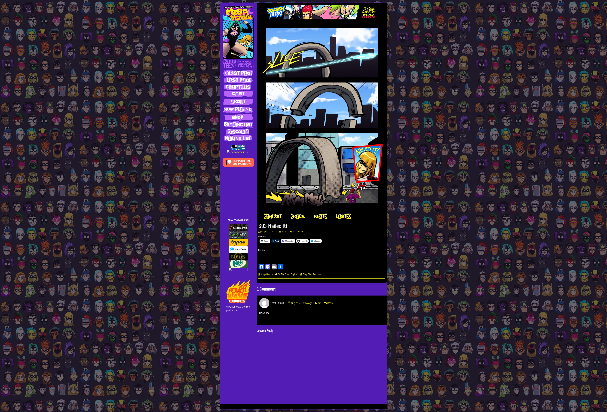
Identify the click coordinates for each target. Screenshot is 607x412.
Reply (330, 303)
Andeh (284, 231)
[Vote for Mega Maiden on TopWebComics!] (238, 147)
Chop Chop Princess (312, 274)
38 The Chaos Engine (287, 274)
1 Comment (298, 231)
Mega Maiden (267, 274)
